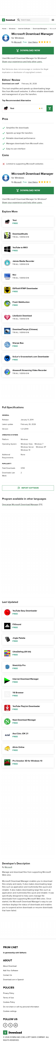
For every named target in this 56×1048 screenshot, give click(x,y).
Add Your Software (10, 970)
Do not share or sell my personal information (21, 1006)
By (16, 42)
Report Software (30, 488)
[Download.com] (8, 19)
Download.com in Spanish (13, 979)
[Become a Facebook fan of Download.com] (5, 1025)
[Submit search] (19, 20)
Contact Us (7, 975)
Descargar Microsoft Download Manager (20, 504)
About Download (10, 966)
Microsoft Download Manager (32, 35)
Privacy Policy (8, 993)
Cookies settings (10, 1011)
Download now (30, 50)
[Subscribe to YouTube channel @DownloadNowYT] (16, 1025)
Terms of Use (8, 998)
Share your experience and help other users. (22, 61)
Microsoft (8, 867)
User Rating (33, 42)
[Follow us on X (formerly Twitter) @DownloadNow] (10, 1025)
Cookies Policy (9, 1002)
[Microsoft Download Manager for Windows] (5, 38)
